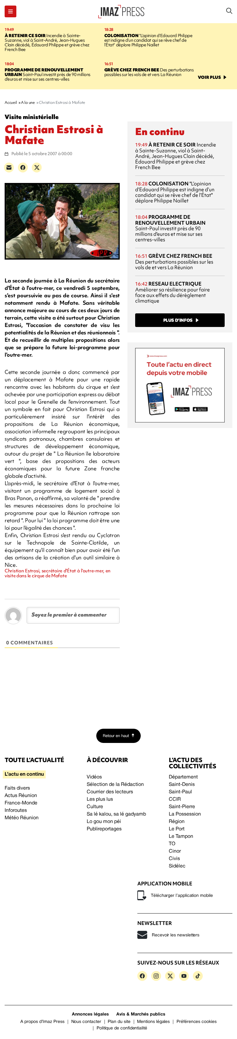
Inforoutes (16, 810)
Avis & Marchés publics (140, 1014)
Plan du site (119, 1022)
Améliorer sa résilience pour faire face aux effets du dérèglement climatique (172, 292)
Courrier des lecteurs (110, 792)
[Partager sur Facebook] (23, 167)
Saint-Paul (180, 792)
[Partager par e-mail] (9, 167)
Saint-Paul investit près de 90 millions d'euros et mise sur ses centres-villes (47, 74)
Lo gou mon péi (104, 822)
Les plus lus (100, 799)
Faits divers (17, 788)
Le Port (177, 829)
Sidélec (177, 866)
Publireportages (104, 829)
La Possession (185, 814)
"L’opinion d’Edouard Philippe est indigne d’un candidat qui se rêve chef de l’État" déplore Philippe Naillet (148, 40)
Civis (174, 859)
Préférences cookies (197, 1022)
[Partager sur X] (37, 167)
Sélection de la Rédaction (115, 784)
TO (172, 844)
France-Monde (21, 803)
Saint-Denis (182, 784)
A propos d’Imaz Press (42, 1022)
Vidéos (94, 777)
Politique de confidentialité (122, 1028)
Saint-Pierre (182, 807)
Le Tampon (181, 836)
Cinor (175, 851)
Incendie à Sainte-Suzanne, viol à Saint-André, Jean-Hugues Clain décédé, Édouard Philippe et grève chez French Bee (47, 42)
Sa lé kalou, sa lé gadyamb (116, 814)
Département (183, 777)
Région (177, 822)
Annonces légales (90, 1014)
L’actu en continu (24, 774)
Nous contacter (86, 1022)
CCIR (175, 799)
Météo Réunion (22, 818)
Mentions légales (153, 1022)
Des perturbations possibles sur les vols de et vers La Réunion (149, 72)
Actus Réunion (21, 796)
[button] (10, 11)
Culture (95, 807)
